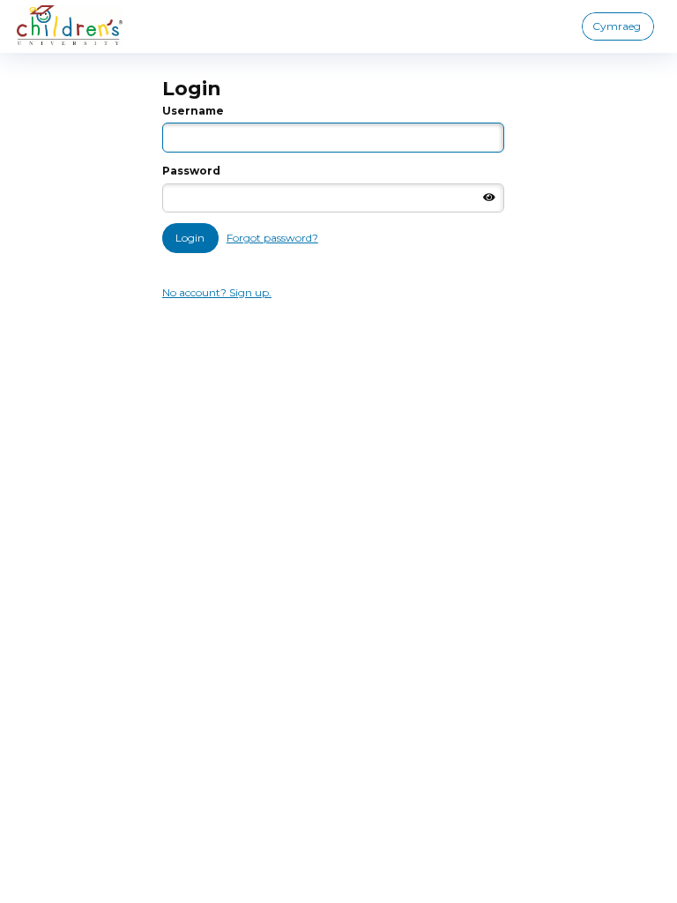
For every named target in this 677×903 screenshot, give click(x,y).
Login (190, 237)
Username (193, 110)
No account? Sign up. (217, 292)
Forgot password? (272, 237)
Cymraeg (616, 26)
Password (191, 170)
